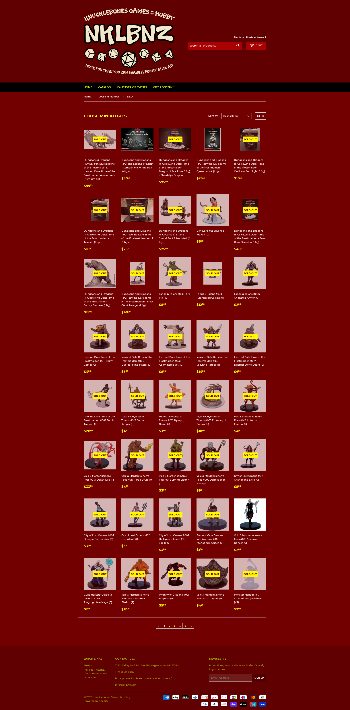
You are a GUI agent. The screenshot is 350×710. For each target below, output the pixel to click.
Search (88, 665)
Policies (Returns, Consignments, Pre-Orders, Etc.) (96, 673)
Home (88, 87)
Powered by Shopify (96, 700)
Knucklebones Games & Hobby (112, 697)
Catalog (104, 87)
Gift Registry (163, 87)
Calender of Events (132, 87)
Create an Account (256, 37)
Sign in (237, 37)
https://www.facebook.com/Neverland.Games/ (143, 678)
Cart (258, 45)
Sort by (213, 116)
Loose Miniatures (109, 96)
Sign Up (259, 677)
